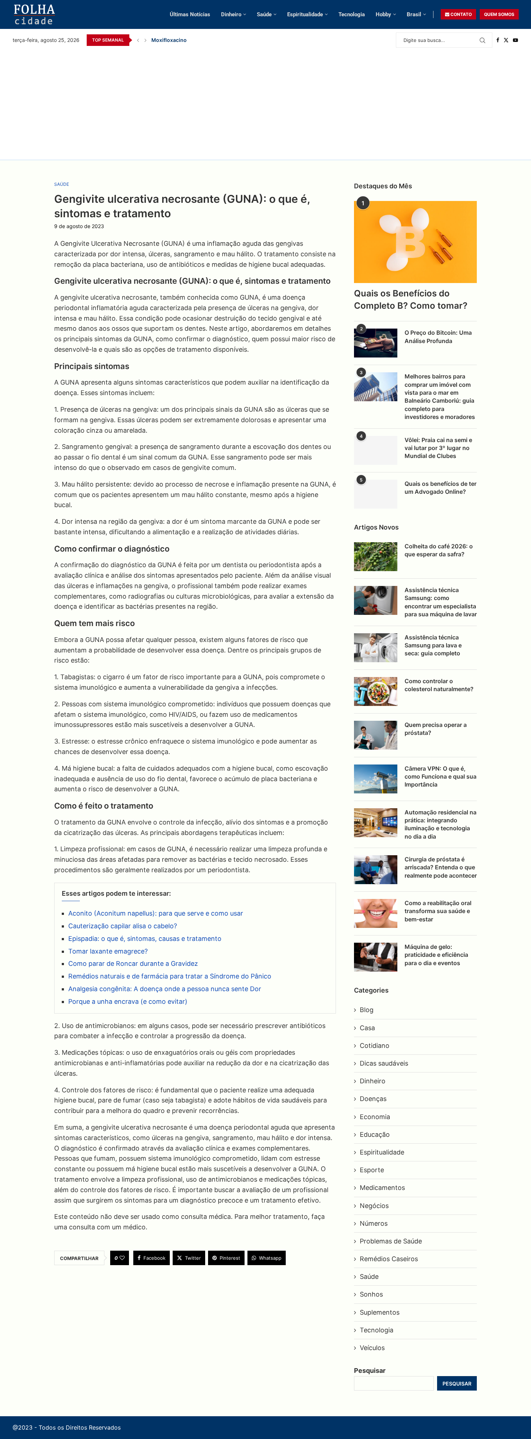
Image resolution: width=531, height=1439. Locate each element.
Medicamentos (382, 1187)
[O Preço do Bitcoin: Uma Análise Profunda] (375, 343)
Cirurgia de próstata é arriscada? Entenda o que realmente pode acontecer (441, 867)
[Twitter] (506, 40)
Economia (375, 1117)
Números (374, 1223)
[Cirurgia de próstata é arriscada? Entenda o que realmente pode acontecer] (375, 869)
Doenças (373, 1098)
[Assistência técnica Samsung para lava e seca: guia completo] (375, 647)
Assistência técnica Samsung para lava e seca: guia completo (433, 645)
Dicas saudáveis (384, 1063)
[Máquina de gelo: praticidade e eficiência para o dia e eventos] (375, 957)
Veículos (372, 1348)
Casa (367, 1028)
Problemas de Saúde (391, 1241)
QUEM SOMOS (499, 14)
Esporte (372, 1170)
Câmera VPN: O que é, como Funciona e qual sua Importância (440, 776)
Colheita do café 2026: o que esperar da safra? (439, 550)
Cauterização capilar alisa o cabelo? (122, 926)
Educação (375, 1134)
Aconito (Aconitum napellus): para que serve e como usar (155, 913)
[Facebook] (498, 40)
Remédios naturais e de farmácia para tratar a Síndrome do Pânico (169, 976)
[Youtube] (515, 40)
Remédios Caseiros (389, 1259)
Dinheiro (231, 14)
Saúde (264, 14)
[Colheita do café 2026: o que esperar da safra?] (375, 556)
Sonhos (371, 1294)
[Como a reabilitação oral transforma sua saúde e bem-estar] (375, 913)
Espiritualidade (305, 14)
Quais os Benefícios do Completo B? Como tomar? (410, 299)
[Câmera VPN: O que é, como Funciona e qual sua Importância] (375, 779)
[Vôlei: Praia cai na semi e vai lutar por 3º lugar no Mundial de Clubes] (375, 450)
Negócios (374, 1205)
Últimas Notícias (190, 14)
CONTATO (460, 14)
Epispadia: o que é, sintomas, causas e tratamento (144, 938)
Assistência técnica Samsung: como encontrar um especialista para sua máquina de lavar (441, 602)
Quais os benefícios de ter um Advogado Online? (440, 487)
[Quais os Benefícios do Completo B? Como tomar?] (415, 242)
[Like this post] (122, 1258)
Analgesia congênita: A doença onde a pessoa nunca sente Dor (164, 989)
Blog (367, 1010)
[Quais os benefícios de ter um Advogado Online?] (375, 494)
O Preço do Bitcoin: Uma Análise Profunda (438, 336)
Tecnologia (351, 14)
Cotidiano (374, 1045)
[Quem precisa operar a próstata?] (375, 735)
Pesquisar (369, 1370)
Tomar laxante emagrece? (108, 951)
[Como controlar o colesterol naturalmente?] (375, 691)
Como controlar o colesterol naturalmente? (439, 685)
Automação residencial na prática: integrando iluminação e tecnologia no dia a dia (440, 824)
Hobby (383, 14)
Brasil (414, 14)
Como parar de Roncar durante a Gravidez (133, 963)
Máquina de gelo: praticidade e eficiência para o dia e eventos (436, 955)
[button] (138, 40)
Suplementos (380, 1312)
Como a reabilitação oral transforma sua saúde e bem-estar (438, 911)
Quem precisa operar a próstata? (436, 728)
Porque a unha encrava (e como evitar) (127, 1001)
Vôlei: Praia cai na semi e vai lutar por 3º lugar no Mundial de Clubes (234, 40)
